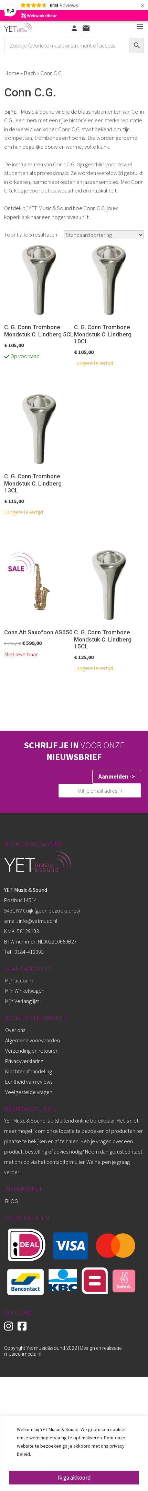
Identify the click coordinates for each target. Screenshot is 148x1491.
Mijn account (19, 980)
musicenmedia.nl (22, 1354)
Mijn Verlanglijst (22, 1001)
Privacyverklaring (24, 1060)
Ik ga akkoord (74, 1477)
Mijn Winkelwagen (24, 990)
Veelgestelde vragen (28, 1091)
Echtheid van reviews (28, 1081)
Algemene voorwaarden (32, 1040)
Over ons (15, 1029)
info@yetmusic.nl (37, 920)
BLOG (11, 1201)
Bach (30, 73)
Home (11, 73)
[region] (74, 1453)
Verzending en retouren (32, 1050)
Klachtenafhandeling (28, 1071)
